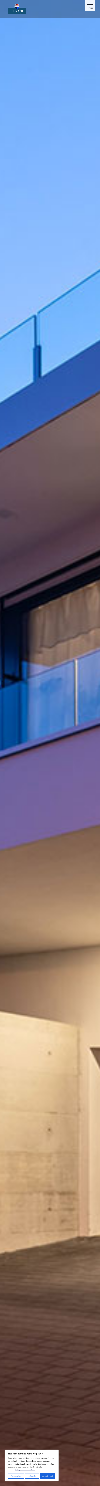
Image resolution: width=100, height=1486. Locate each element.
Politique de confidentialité (25, 1470)
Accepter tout (47, 1476)
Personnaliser (16, 1476)
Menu (90, 8)
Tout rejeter (32, 1476)
